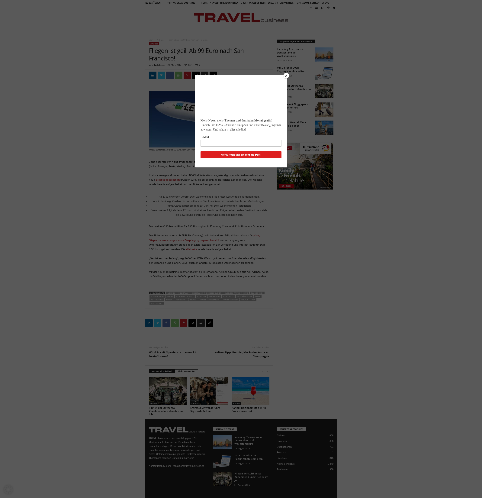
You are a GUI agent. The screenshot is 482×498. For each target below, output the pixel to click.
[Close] (286, 76)
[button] (8, 489)
